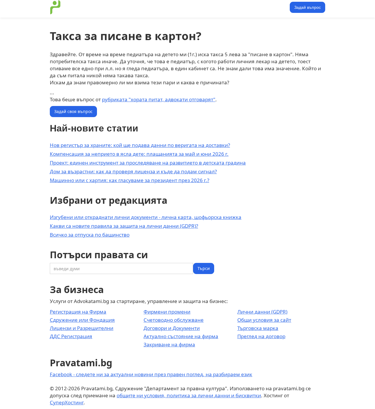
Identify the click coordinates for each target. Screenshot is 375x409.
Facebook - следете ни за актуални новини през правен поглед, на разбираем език (151, 374)
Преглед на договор (261, 336)
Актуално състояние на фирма (181, 336)
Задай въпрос (307, 7)
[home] (55, 7)
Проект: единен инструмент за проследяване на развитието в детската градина (148, 162)
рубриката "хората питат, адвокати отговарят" (158, 99)
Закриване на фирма (169, 344)
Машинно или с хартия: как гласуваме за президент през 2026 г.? (129, 180)
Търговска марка (257, 328)
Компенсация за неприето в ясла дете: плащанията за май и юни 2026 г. (139, 153)
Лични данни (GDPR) (262, 311)
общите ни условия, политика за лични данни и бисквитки (189, 395)
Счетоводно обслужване (174, 319)
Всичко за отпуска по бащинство (89, 234)
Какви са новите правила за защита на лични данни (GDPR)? (124, 226)
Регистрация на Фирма (78, 311)
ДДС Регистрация (71, 336)
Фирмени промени (167, 311)
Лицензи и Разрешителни (81, 328)
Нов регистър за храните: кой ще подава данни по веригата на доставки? (140, 145)
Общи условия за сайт (264, 319)
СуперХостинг (66, 402)
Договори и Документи (172, 328)
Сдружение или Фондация (82, 319)
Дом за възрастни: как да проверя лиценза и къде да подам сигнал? (133, 171)
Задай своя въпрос (73, 111)
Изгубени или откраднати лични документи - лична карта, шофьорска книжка (145, 217)
